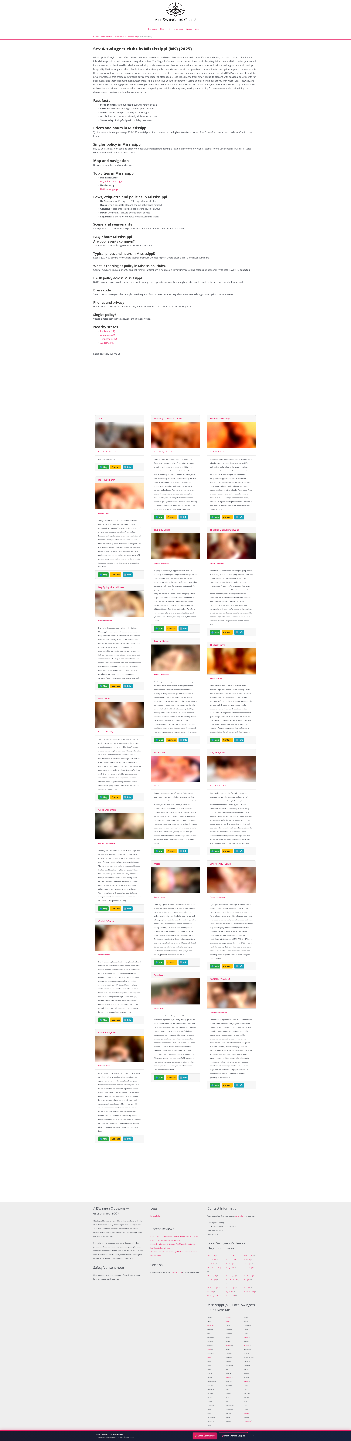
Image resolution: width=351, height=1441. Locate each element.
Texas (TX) (247, 1288)
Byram (162, 1008)
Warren (212, 563)
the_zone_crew (217, 752)
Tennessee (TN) (108, 338)
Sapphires (159, 975)
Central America (106, 36)
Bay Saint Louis (111, 452)
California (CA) (248, 1256)
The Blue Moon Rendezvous (224, 529)
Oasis (157, 863)
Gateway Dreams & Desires (168, 418)
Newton (212, 678)
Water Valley (223, 786)
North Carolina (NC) (232, 1280)
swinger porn (177, 1272)
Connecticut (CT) (231, 1260)
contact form (240, 1216)
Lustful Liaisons (162, 641)
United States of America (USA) (126, 36)
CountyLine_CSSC (107, 1032)
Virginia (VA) (229, 1292)
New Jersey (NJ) (231, 1276)
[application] (201, 29)
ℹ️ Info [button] (127, 467)
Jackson (162, 786)
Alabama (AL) (107, 342)
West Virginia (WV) (213, 1296)
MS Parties (159, 752)
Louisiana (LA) (107, 331)
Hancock (101, 452)
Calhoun (101, 1066)
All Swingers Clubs (175, 20)
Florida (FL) (247, 1260)
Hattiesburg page (109, 189)
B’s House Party (106, 479)
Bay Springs (108, 620)
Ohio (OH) (247, 1280)
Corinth (107, 954)
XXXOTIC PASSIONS (220, 978)
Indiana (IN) (247, 1264)
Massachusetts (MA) (214, 1268)
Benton (156, 897)
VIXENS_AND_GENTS (221, 863)
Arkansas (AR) (107, 335)
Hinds (156, 786)
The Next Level (217, 644)
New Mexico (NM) (249, 1276)
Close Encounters (107, 809)
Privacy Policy (155, 1216)
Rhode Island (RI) (212, 1288)
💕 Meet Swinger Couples (233, 1435)
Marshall (213, 452)
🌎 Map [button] (103, 467)
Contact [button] (116, 467)
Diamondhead (222, 1012)
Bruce (108, 1066)
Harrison (101, 732)
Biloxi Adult (104, 698)
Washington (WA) (249, 1292)
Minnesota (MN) (249, 1268)
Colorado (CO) (211, 1260)
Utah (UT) (210, 1292)
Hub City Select (162, 529)
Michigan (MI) (230, 1268)
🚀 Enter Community (205, 1435)
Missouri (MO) (212, 1276)
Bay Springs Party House (111, 587)
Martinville (221, 452)
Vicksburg (220, 563)
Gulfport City (110, 843)
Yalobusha (213, 786)
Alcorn (100, 954)
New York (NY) (212, 1280)
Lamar (163, 897)
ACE (100, 418)
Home (95, 36)
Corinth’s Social (106, 921)
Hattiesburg (165, 563)
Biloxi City (109, 732)
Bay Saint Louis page (111, 181)
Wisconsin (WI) (230, 1296)
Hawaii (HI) (229, 1264)
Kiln (107, 513)
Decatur (220, 678)
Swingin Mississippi (220, 418)
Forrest (156, 563)
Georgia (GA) (211, 1264)
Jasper (100, 620)
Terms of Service (156, 1220)
